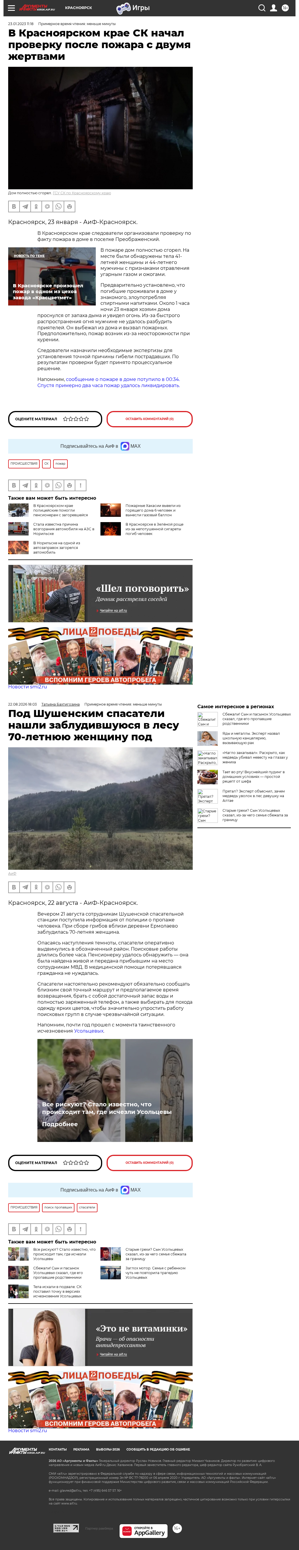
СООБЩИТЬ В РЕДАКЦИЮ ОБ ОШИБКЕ (158, 1449)
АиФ (12, 873)
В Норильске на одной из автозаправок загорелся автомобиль (56, 547)
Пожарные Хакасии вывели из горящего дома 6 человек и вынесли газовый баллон (153, 510)
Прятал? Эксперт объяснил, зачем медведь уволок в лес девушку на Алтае (253, 796)
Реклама (81, 1449)
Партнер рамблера (99, 1528)
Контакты (58, 1449)
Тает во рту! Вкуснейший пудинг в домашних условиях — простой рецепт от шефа (253, 776)
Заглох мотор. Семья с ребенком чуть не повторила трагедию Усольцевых (155, 1273)
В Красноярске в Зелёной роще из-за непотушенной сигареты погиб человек (154, 529)
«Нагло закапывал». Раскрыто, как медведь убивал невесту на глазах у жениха (255, 757)
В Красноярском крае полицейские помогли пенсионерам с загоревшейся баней (48, 512)
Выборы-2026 (108, 1449)
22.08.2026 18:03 (22, 704)
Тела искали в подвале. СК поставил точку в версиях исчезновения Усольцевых (57, 1291)
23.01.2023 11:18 (21, 24)
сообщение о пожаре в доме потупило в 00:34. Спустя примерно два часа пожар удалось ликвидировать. (108, 382)
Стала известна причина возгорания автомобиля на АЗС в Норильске (63, 529)
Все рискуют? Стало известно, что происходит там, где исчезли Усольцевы (107, 1108)
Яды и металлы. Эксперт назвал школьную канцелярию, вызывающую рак (251, 738)
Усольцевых (88, 1031)
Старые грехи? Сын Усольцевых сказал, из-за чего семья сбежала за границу (156, 1254)
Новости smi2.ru (27, 687)
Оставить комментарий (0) (150, 419)
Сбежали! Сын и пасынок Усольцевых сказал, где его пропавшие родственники (58, 1273)
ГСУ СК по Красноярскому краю (82, 193)
